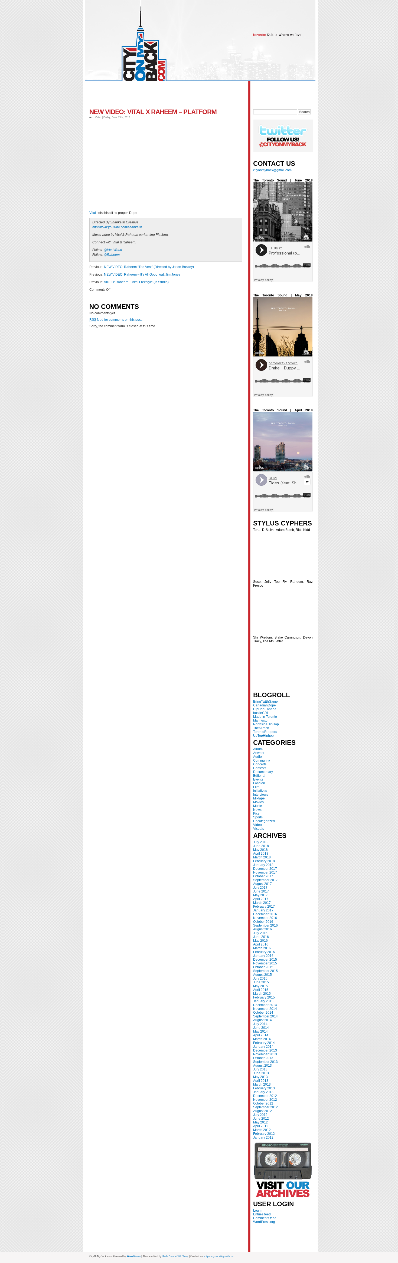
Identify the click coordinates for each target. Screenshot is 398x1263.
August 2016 (262, 929)
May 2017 (260, 895)
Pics (256, 813)
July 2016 (260, 933)
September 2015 (265, 971)
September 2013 (265, 1062)
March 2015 (262, 994)
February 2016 (264, 952)
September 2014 (265, 1016)
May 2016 (260, 941)
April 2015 (260, 990)
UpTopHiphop (263, 736)
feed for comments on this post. (115, 320)
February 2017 (264, 906)
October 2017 (263, 876)
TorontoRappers (265, 732)
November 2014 (265, 1009)
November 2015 (265, 963)
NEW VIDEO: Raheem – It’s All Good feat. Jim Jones (142, 274)
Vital (92, 213)
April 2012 (260, 1126)
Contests (259, 768)
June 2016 (261, 937)
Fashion (259, 783)
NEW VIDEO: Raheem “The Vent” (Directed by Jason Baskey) (149, 267)
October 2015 (263, 967)
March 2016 (262, 948)
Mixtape (259, 798)
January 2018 (263, 865)
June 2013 (261, 1073)
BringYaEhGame (265, 701)
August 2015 (262, 975)
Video (257, 825)
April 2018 (260, 853)
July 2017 (260, 888)
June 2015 (261, 982)
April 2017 (260, 899)
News (257, 810)
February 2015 (264, 997)
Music (257, 806)
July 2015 (260, 978)
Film (256, 787)
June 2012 (261, 1118)
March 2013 (262, 1084)
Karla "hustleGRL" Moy (175, 1256)
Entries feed (262, 1214)
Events (258, 779)
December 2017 (265, 869)
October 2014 (263, 1012)
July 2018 (260, 842)
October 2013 (263, 1058)
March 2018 (262, 857)
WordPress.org (264, 1222)
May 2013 (260, 1077)
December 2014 (265, 1005)
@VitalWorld (113, 250)
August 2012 (262, 1111)
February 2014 (264, 1043)
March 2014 (262, 1039)
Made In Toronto (265, 717)
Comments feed (264, 1218)
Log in (257, 1210)
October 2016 (263, 922)
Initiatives (260, 791)
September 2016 (265, 925)
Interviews (260, 794)
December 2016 (265, 914)
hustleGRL (261, 713)
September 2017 (265, 880)
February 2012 (264, 1134)
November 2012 (265, 1100)
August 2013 (262, 1065)
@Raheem (112, 255)
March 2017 (262, 903)
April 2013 (260, 1081)
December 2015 (265, 959)
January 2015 (263, 1001)
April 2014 (260, 1035)
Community (261, 760)
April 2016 (260, 944)
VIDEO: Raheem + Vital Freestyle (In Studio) (136, 282)
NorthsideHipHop (266, 724)
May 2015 (260, 986)
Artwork (258, 753)
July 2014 (260, 1024)
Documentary (263, 772)
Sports (258, 817)
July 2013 (260, 1069)
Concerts (259, 764)
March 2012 (262, 1130)
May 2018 (260, 850)
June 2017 (261, 891)
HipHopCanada (264, 709)
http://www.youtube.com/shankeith (117, 227)
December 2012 (265, 1096)
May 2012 (260, 1122)
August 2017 (262, 884)
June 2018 (261, 846)
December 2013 (265, 1050)
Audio (257, 757)
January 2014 (263, 1047)
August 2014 (262, 1020)
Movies (258, 802)
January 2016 (263, 956)
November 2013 (265, 1054)
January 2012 (263, 1137)
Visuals (258, 829)
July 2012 (260, 1115)
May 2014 (260, 1031)
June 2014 (261, 1028)
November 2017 (265, 872)
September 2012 (265, 1107)
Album (258, 749)
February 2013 (264, 1088)
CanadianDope (264, 705)
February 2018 (264, 861)
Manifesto (260, 720)
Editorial (259, 776)
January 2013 (263, 1092)
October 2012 (263, 1103)
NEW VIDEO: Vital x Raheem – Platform (153, 111)
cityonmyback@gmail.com (272, 170)
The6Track (261, 728)
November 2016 (265, 918)
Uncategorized (264, 821)
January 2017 (263, 910)
